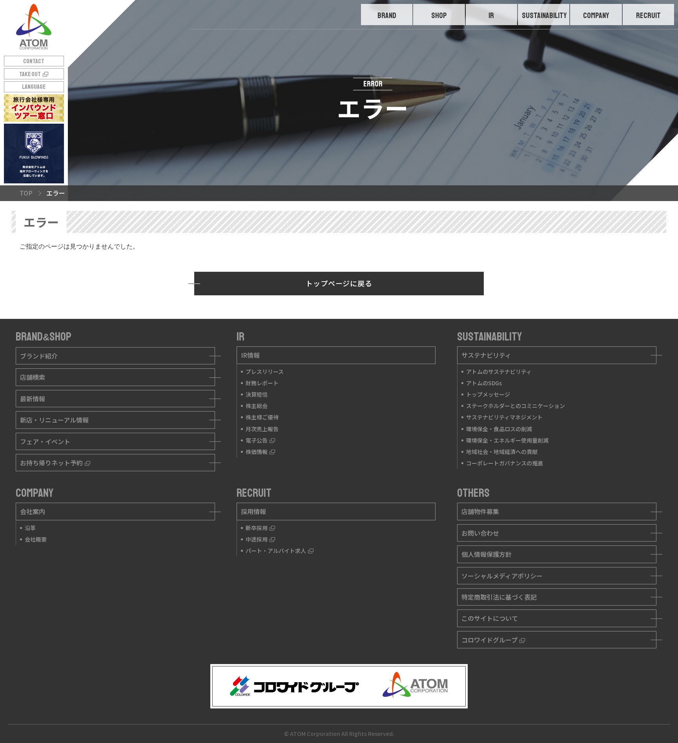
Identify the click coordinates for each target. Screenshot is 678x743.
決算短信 (257, 394)
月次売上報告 (262, 429)
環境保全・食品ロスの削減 (499, 429)
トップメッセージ (488, 394)
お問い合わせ (480, 533)
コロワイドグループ (489, 639)
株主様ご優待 (262, 417)
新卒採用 (257, 528)
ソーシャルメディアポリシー (502, 575)
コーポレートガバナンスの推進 (504, 463)
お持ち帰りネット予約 (51, 462)
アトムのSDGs (484, 383)
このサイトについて (489, 618)
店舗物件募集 (480, 511)
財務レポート (262, 383)
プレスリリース (265, 371)
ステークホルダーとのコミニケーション (515, 406)
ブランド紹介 (39, 356)
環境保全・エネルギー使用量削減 (507, 440)
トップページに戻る (339, 283)
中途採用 (257, 539)
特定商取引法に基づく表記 (499, 597)
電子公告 (257, 440)
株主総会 (257, 406)
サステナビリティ (486, 355)
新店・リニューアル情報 (54, 420)
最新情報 (32, 398)
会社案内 (32, 511)
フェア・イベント (45, 441)
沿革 (30, 528)
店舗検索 (32, 377)
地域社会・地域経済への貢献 (502, 452)
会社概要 (36, 539)
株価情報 (257, 452)
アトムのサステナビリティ (499, 371)
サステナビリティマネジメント (504, 417)
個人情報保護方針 (486, 554)
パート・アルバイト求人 (276, 551)
